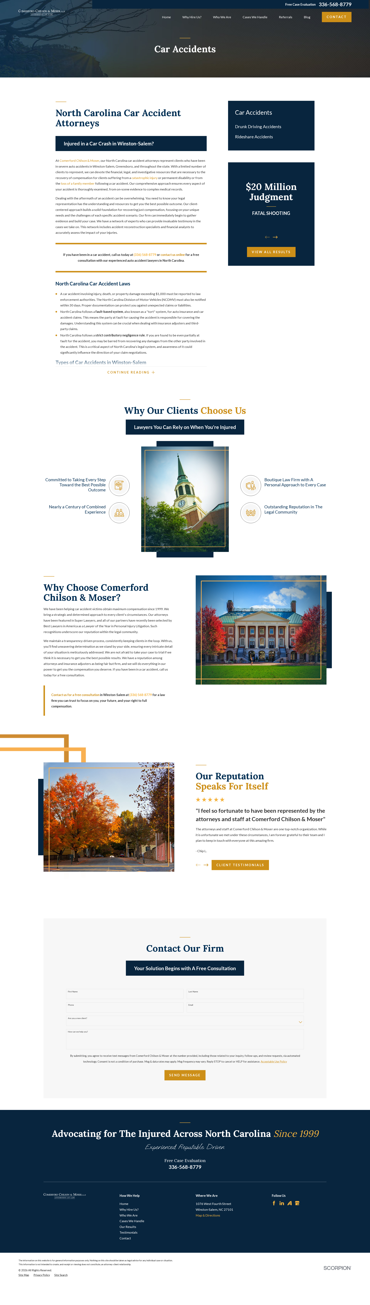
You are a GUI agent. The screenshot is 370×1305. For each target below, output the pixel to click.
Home (124, 1204)
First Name (73, 991)
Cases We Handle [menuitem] (255, 17)
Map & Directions (208, 1215)
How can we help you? (78, 1032)
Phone (71, 1005)
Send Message (185, 1075)
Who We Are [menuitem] (222, 17)
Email (190, 1005)
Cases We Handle (132, 1221)
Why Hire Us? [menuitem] (191, 17)
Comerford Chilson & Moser (79, 160)
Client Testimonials (240, 865)
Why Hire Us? (129, 1209)
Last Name (193, 991)
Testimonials (128, 1232)
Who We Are (129, 1215)
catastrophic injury (145, 178)
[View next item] (275, 237)
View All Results (271, 252)
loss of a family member (78, 183)
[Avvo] (289, 1203)
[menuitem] (271, 126)
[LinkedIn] (282, 1203)
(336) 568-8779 (140, 695)
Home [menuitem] (166, 17)
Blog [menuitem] (307, 17)
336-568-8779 (335, 4)
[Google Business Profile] (297, 1203)
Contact (337, 17)
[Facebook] (274, 1203)
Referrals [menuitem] (285, 17)
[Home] (41, 13)
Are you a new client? (77, 1018)
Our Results (128, 1227)
